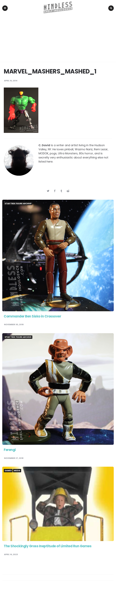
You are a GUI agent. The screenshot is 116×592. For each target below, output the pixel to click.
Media (17, 471)
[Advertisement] (58, 39)
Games (8, 471)
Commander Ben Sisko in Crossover (32, 316)
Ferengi (10, 449)
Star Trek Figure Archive (18, 204)
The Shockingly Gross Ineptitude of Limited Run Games (47, 546)
